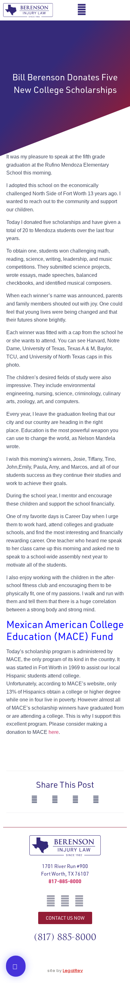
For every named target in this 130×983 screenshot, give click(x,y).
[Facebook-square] (51, 901)
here (54, 732)
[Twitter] (65, 901)
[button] (118, 10)
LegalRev (73, 971)
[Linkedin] (79, 901)
